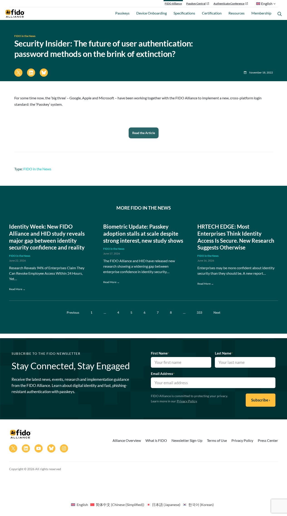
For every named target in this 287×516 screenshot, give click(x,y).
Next (216, 312)
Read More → (17, 289)
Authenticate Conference (228, 3)
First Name (160, 353)
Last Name (224, 353)
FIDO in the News (24, 36)
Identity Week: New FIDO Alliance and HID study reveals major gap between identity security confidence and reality (47, 237)
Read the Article (143, 133)
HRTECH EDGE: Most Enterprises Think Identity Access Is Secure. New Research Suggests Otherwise (235, 237)
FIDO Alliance (173, 3)
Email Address (162, 374)
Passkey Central (196, 3)
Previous (73, 312)
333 (199, 312)
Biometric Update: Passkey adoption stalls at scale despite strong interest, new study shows (143, 233)
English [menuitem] (82, 504)
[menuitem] (79, 504)
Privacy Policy (187, 401)
